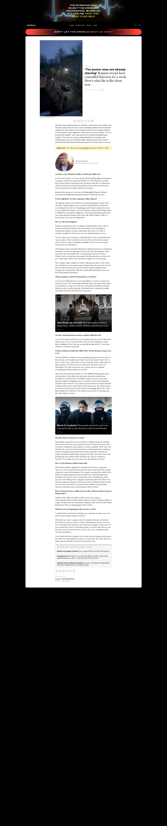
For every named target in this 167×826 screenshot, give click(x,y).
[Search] (136, 25)
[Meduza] (31, 25)
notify (100, 130)
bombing (81, 208)
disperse (80, 213)
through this (95, 388)
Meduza (103, 89)
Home (72, 25)
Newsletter (80, 25)
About (89, 25)
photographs (76, 505)
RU (140, 25)
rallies (98, 178)
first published (84, 148)
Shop (95, 25)
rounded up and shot (89, 357)
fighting (64, 344)
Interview (58, 579)
